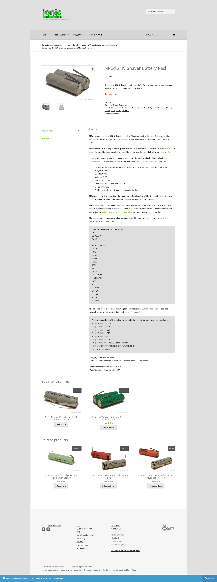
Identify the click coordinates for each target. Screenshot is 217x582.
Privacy (80, 541)
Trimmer (125, 111)
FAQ (79, 532)
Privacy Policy (60, 578)
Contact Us (116, 528)
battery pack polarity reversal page (117, 212)
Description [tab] (48, 131)
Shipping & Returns (85, 535)
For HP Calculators (136, 108)
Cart (78, 525)
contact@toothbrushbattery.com (125, 550)
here (92, 48)
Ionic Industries (54, 525)
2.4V (111, 108)
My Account (82, 548)
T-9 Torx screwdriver (148, 161)
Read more (61, 424)
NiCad (107, 111)
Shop (44, 34)
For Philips (148, 108)
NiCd (113, 111)
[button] (93, 69)
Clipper (117, 108)
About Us (115, 525)
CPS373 (123, 108)
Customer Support (84, 528)
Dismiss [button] (210, 578)
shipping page (110, 45)
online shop (168, 148)
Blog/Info (77, 34)
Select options (108, 486)
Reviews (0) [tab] (47, 138)
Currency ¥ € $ (95, 34)
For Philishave (160, 108)
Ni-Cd (168, 108)
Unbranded (114, 113)
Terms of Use (82, 545)
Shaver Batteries (120, 105)
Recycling (81, 538)
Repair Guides (60, 34)
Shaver (118, 111)
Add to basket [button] (108, 427)
